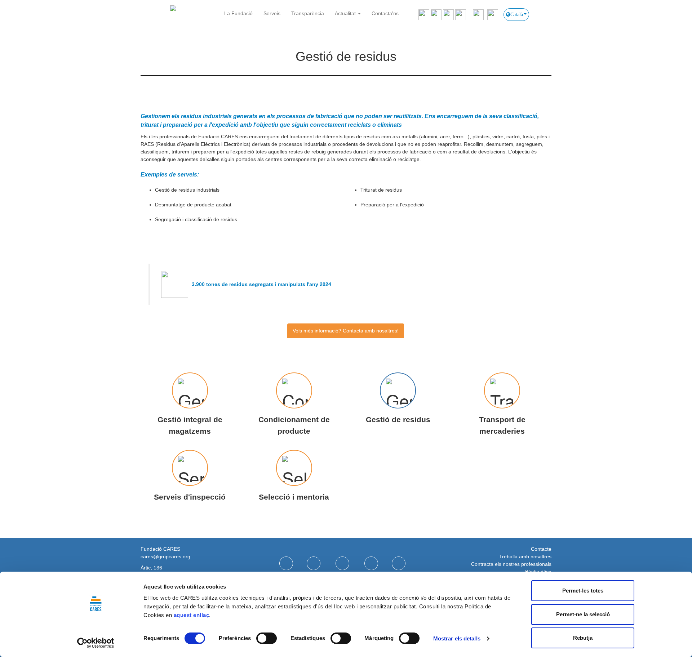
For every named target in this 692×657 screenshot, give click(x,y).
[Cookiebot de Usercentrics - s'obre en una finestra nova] (95, 643)
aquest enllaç (191, 615)
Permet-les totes (582, 590)
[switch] (266, 638)
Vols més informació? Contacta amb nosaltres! (346, 331)
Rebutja (583, 638)
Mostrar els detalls (456, 638)
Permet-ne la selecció (583, 614)
